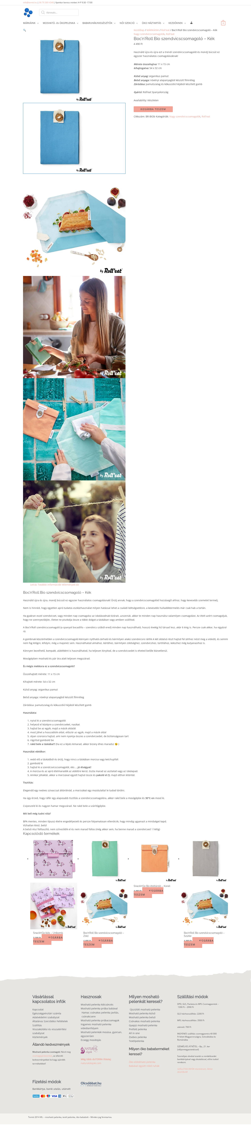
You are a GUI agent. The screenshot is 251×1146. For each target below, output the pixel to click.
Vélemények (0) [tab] (70, 584)
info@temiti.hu (30, 2)
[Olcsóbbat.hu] (91, 1082)
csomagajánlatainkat (42, 1055)
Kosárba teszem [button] (48, 939)
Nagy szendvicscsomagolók (149, 34)
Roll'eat (165, 30)
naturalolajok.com (91, 1063)
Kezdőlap (139, 30)
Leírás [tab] (33, 584)
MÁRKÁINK (153, 30)
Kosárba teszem (153, 109)
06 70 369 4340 (46, 2)
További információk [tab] (49, 584)
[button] (74, 30)
